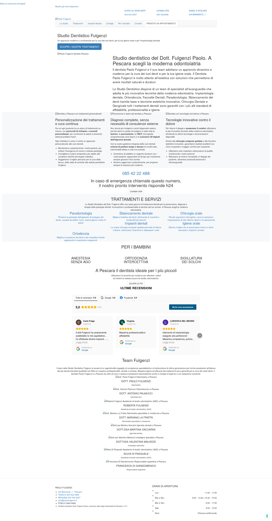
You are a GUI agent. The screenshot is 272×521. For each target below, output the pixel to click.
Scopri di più (136, 283)
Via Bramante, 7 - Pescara (70, 491)
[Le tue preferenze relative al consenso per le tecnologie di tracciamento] (267, 516)
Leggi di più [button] (82, 342)
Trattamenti (78, 23)
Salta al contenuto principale (12, 3)
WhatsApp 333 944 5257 (69, 497)
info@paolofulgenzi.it (67, 500)
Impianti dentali (94, 23)
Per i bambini (124, 23)
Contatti (138, 23)
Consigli (109, 23)
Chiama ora (136, 191)
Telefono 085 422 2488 (68, 494)
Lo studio (64, 23)
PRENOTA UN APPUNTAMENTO (161, 23)
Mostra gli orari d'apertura (66, 6)
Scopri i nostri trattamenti (79, 46)
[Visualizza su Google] (78, 322)
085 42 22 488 (136, 173)
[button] (72, 335)
